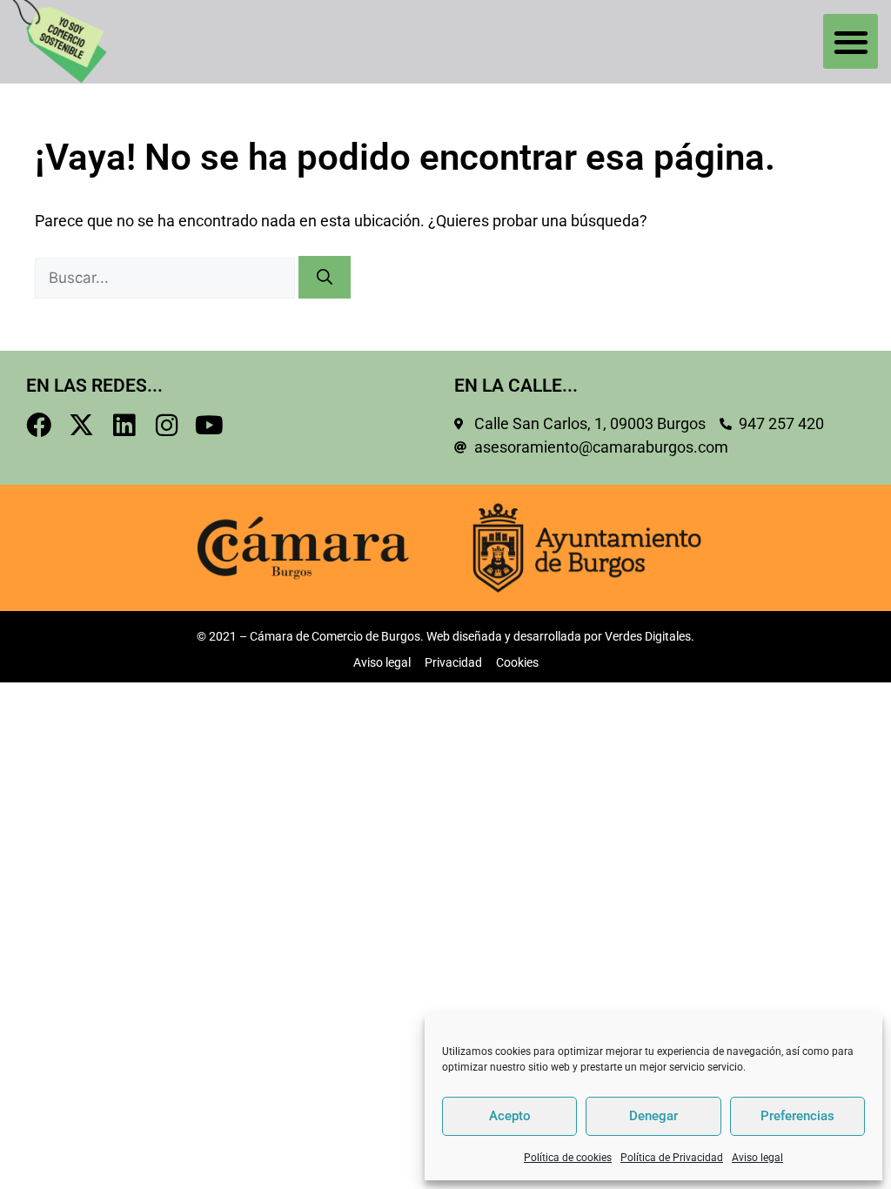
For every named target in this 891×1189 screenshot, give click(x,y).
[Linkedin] (124, 425)
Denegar (653, 1116)
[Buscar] (324, 277)
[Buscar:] (166, 277)
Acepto (510, 1116)
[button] (850, 41)
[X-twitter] (81, 425)
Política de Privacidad (671, 1158)
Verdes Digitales (648, 636)
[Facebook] (38, 425)
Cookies (517, 662)
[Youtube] (209, 425)
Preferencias (797, 1116)
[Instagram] (166, 425)
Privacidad (453, 662)
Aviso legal (757, 1158)
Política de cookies (568, 1158)
